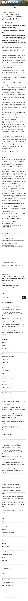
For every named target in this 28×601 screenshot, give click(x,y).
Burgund (4, 353)
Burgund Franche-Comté (8, 356)
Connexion (4, 577)
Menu (14, 7)
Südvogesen (5, 384)
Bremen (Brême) (6, 351)
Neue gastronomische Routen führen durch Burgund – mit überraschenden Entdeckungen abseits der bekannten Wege (13, 320)
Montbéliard (5, 376)
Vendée (6, 257)
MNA (3, 373)
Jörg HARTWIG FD (11, 2)
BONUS (4, 348)
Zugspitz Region (6, 393)
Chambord (4, 359)
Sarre (3, 381)
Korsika (4, 367)
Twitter (4, 438)
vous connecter (11, 265)
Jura (3, 365)
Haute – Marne (5, 362)
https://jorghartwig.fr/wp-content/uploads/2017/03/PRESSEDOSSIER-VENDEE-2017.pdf (13, 225)
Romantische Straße (7, 379)
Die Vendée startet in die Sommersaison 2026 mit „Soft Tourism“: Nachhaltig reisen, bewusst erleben (13, 326)
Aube (3, 342)
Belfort (3, 345)
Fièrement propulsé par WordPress (9, 597)
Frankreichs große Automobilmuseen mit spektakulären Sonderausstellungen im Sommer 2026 (13, 314)
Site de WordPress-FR (7, 585)
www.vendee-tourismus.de (11, 151)
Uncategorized (5, 387)
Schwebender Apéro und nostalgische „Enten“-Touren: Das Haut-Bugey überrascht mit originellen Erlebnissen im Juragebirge (13, 307)
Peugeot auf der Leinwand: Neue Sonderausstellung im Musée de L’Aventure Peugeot (12, 332)
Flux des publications (7, 580)
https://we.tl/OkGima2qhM (8, 213)
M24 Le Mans (5, 370)
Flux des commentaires (7, 582)
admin (12, 12)
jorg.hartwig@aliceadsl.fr (8, 240)
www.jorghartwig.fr (19, 240)
